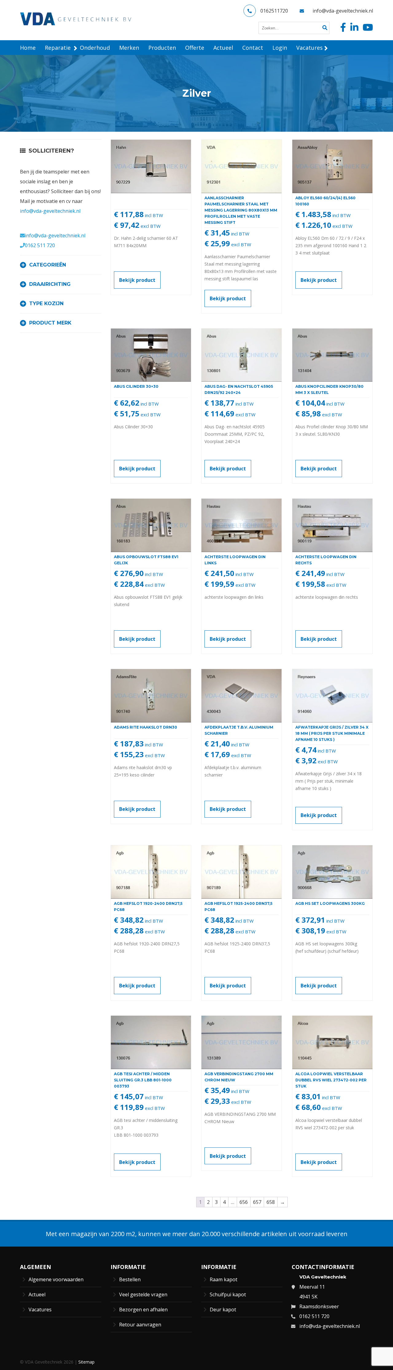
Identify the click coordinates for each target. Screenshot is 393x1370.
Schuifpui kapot (228, 1294)
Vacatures (40, 1309)
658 (271, 1202)
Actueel (37, 1294)
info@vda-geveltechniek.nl (343, 10)
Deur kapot (223, 1309)
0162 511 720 (40, 245)
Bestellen (130, 1279)
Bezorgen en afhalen (143, 1309)
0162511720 (274, 10)
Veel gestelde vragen (143, 1294)
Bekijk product (137, 280)
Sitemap (86, 1362)
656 (243, 1202)
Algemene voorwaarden (56, 1279)
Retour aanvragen (140, 1324)
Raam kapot (223, 1279)
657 (257, 1202)
